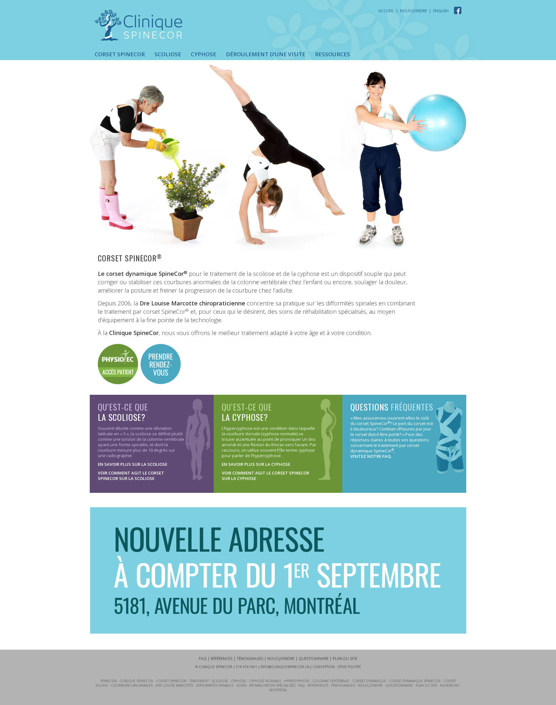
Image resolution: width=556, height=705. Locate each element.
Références (221, 658)
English (441, 11)
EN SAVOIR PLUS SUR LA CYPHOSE (256, 464)
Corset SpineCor (120, 54)
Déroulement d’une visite (265, 54)
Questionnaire (314, 658)
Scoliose (167, 54)
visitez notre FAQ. (371, 456)
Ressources (332, 54)
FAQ (203, 658)
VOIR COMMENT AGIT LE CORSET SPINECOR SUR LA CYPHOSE (265, 475)
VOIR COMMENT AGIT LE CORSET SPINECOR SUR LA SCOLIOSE (131, 475)
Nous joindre (413, 11)
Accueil (386, 11)
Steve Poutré (349, 666)
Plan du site (345, 658)
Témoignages (249, 658)
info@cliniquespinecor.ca (285, 666)
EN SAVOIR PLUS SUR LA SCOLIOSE (132, 464)
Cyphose (203, 54)
